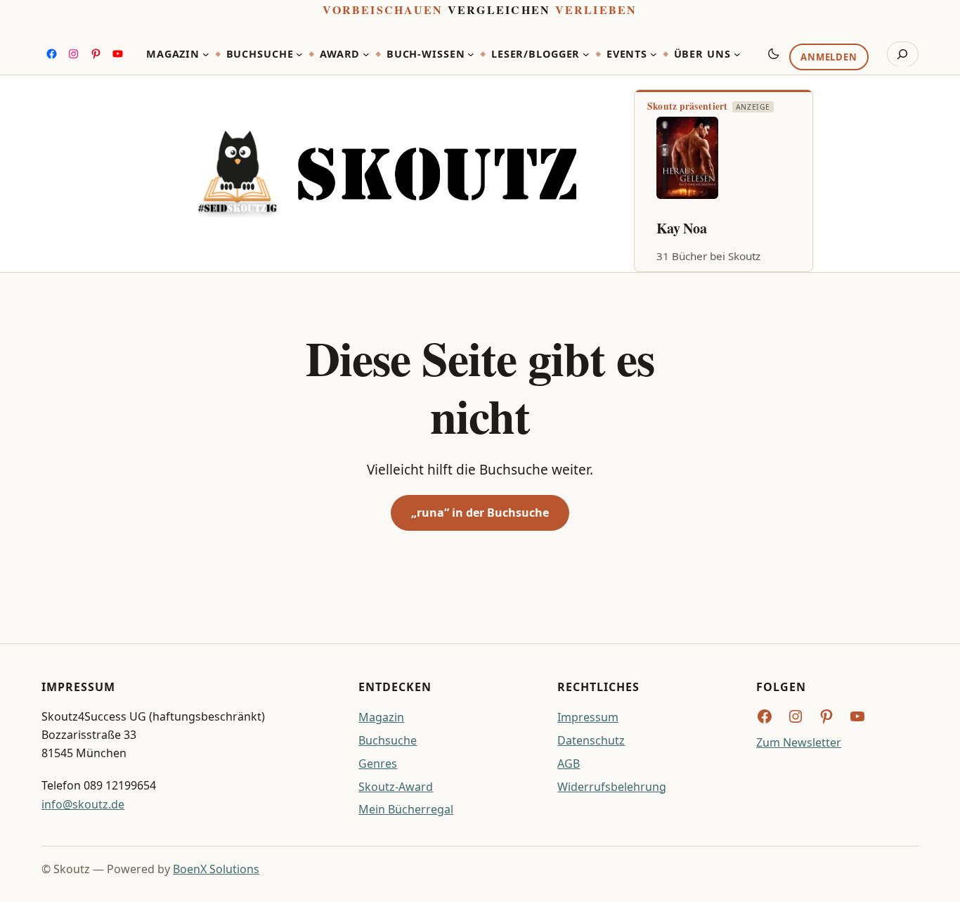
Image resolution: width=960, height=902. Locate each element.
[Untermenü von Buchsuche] (299, 54)
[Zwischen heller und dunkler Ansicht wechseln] (773, 53)
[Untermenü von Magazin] (205, 54)
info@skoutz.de (82, 804)
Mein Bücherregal (405, 809)
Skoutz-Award (395, 786)
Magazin (381, 717)
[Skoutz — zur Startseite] (387, 173)
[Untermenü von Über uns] (737, 54)
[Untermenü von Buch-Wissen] (470, 54)
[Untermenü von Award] (366, 54)
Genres (377, 763)
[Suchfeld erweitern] (903, 54)
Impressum (587, 717)
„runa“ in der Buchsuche (480, 512)
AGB (568, 763)
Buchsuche (387, 740)
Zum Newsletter (798, 742)
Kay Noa (681, 228)
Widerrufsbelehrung (611, 786)
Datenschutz (591, 740)
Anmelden (828, 57)
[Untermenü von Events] (653, 54)
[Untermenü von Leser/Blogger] (586, 54)
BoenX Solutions (216, 869)
